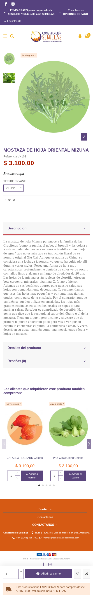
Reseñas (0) (16, 361)
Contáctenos (45, 517)
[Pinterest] (14, 200)
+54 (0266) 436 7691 (27, 537)
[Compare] (41, 415)
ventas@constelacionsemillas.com (62, 537)
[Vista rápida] (41, 423)
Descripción (16, 228)
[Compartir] (5, 200)
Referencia (10, 156)
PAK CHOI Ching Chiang (68, 457)
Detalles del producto (24, 348)
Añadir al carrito (51, 573)
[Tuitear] (9, 200)
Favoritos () (14, 21)
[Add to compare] (86, 574)
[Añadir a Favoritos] (77, 574)
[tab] (46, 229)
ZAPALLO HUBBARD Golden (25, 457)
